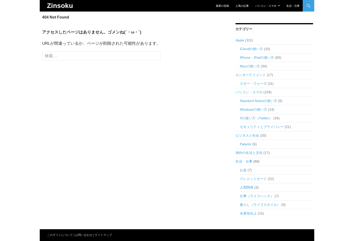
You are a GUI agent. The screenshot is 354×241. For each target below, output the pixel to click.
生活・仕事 (293, 5)
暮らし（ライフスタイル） (260, 205)
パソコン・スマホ (265, 5)
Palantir (245, 144)
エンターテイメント (251, 75)
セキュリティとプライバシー (262, 127)
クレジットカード (253, 179)
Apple (240, 40)
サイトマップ (103, 235)
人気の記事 (242, 5)
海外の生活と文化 (249, 153)
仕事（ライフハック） (257, 196)
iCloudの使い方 (251, 49)
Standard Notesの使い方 (258, 101)
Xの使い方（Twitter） (256, 118)
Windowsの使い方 (253, 109)
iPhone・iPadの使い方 (257, 57)
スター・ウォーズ (253, 83)
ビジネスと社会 (247, 135)
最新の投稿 (222, 5)
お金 (243, 170)
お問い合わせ (83, 235)
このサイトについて (60, 235)
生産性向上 (248, 213)
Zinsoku (60, 5)
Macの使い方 (250, 66)
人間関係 (246, 187)
